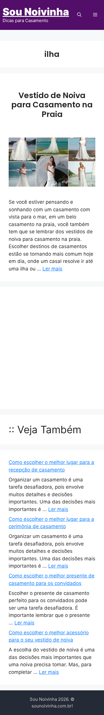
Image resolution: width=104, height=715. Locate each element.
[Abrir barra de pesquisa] (79, 15)
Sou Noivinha (36, 11)
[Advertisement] (52, 348)
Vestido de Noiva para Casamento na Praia (52, 105)
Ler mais (52, 269)
